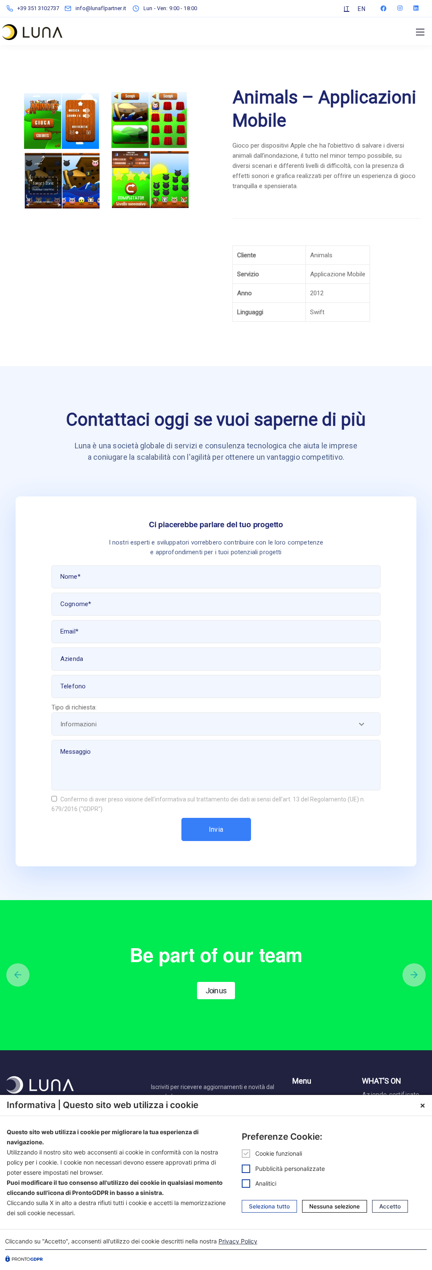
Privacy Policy (238, 1241)
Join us (215, 990)
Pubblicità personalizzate (290, 1168)
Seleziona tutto (269, 1206)
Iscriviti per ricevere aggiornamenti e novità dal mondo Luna (212, 1092)
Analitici (265, 1183)
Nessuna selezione (334, 1206)
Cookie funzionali (278, 1153)
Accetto (390, 1206)
